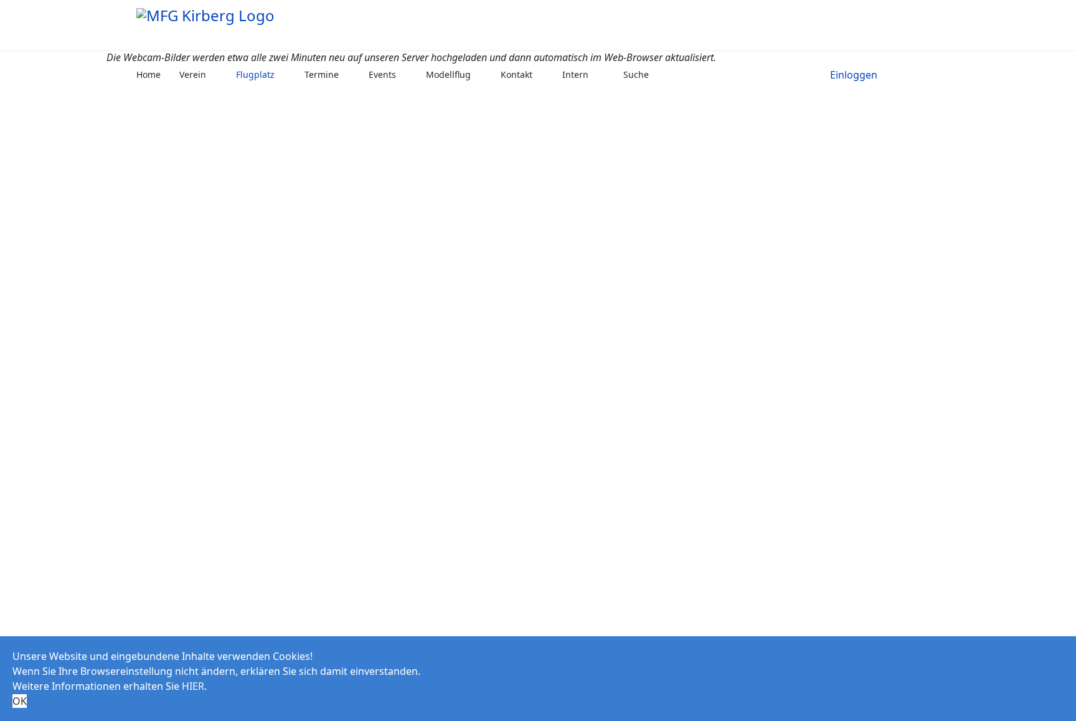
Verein (192, 74)
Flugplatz (255, 74)
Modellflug (448, 74)
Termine (321, 74)
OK (19, 701)
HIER (193, 686)
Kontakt (516, 74)
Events (382, 74)
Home (148, 74)
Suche (636, 74)
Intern (575, 74)
